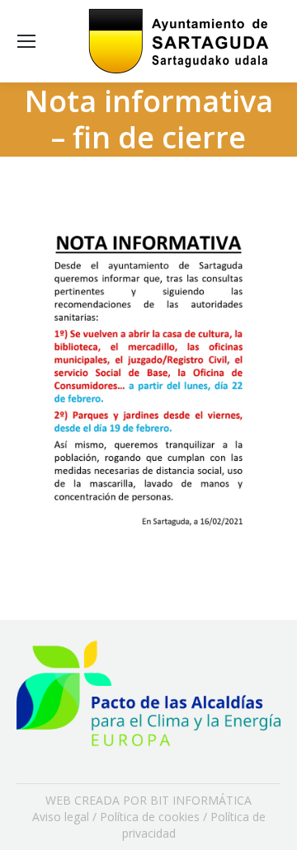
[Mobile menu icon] (26, 41)
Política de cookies (150, 816)
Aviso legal (60, 816)
